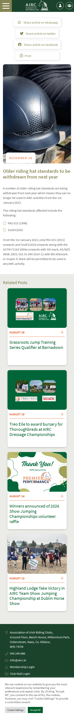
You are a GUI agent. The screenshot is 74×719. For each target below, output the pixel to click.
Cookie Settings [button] (15, 710)
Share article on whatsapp (40, 22)
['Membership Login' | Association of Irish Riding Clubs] (60, 5)
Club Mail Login (20, 674)
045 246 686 (17, 653)
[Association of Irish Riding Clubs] (37, 5)
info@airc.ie (18, 660)
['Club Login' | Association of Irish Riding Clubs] (69, 5)
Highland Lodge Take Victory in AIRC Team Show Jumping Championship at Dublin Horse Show (37, 596)
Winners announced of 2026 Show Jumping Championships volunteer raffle (34, 514)
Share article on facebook (40, 45)
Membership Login (22, 667)
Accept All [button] (35, 710)
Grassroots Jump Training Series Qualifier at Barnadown (36, 345)
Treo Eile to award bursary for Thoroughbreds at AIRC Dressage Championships (36, 429)
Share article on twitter (40, 34)
